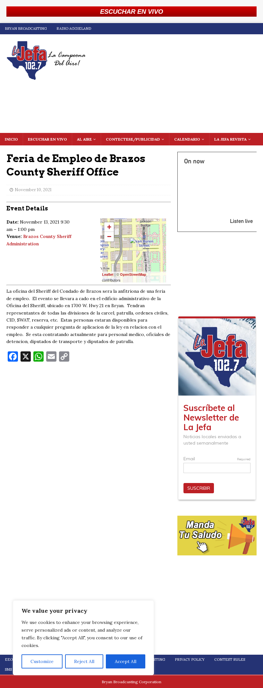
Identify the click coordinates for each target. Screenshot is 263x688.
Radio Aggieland (73, 28)
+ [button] (109, 227)
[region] (83, 637)
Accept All (125, 661)
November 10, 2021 (33, 189)
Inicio (11, 139)
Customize (42, 661)
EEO (9, 659)
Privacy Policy (190, 659)
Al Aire (84, 139)
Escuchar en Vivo (47, 139)
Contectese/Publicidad (133, 139)
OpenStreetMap (133, 274)
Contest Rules (229, 659)
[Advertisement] (88, 413)
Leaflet (108, 274)
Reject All (84, 661)
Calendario (187, 139)
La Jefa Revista (230, 139)
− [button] (109, 237)
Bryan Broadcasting (26, 28)
